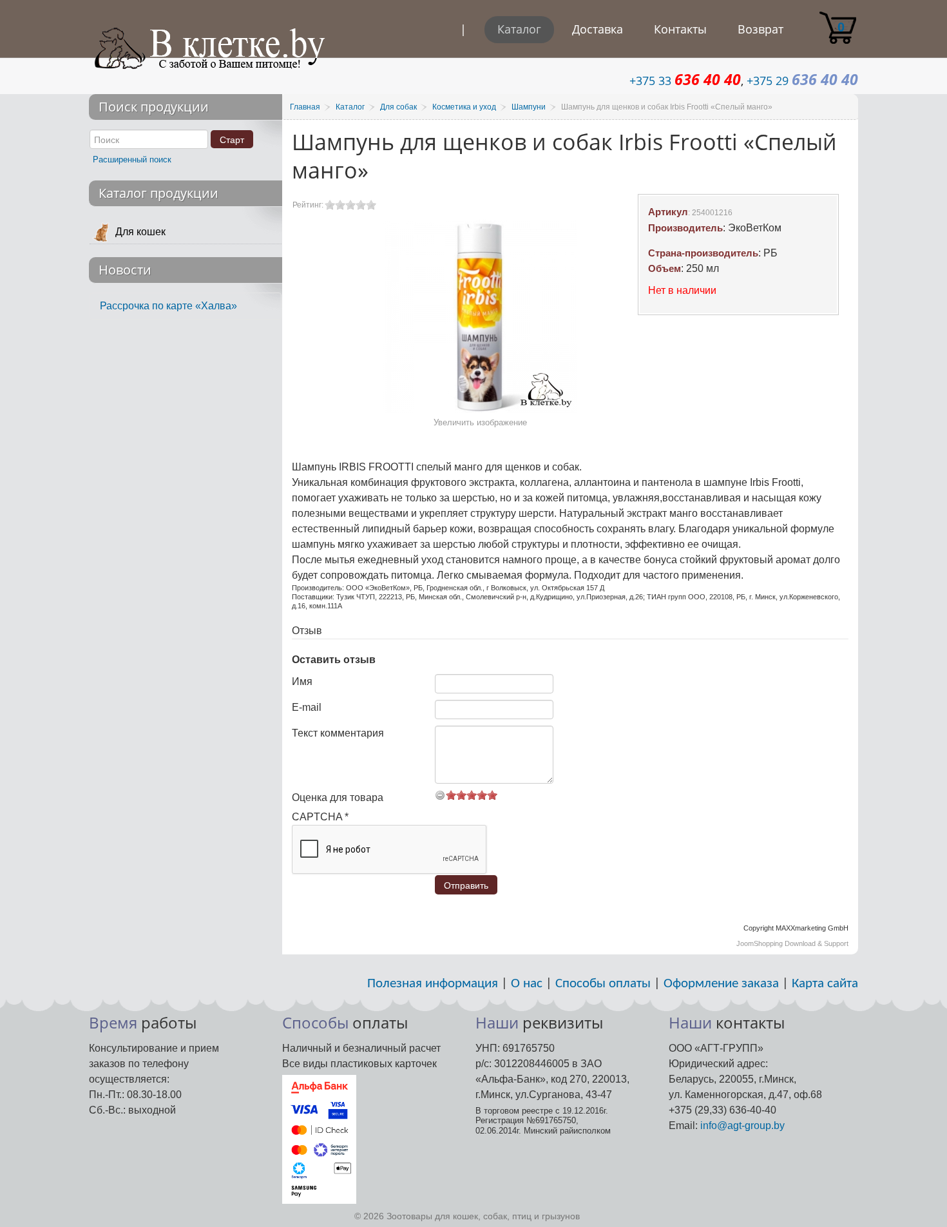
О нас (526, 983)
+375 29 (802, 80)
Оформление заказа (721, 983)
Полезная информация (432, 983)
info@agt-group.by (742, 1125)
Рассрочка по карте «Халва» (168, 305)
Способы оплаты (603, 983)
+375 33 (685, 80)
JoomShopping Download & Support (792, 943)
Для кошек (140, 231)
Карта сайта (825, 983)
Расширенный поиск (132, 159)
